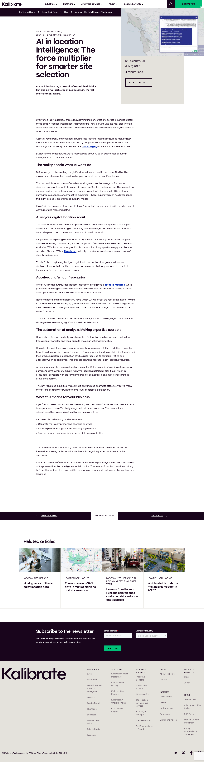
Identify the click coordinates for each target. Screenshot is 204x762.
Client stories (166, 697)
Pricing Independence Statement (190, 732)
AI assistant (70, 251)
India (186, 677)
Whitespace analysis (141, 687)
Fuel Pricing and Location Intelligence (94, 688)
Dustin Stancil (137, 61)
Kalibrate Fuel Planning (117, 692)
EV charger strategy (141, 713)
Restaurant (92, 680)
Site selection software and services (142, 703)
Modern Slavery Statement (191, 721)
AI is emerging (89, 146)
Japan (187, 683)
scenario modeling (115, 285)
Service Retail (93, 703)
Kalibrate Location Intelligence (119, 675)
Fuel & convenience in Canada (144, 727)
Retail (89, 674)
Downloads (165, 714)
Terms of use (190, 700)
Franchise (91, 735)
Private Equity (93, 729)
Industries (50, 4)
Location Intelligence (48, 32)
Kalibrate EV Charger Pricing (118, 701)
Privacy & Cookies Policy (192, 707)
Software (68, 4)
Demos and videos (168, 720)
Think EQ (63, 753)
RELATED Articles (138, 82)
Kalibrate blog (166, 708)
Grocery (91, 697)
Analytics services (90, 4)
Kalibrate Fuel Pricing (117, 684)
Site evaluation (142, 694)
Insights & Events (132, 4)
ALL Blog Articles (104, 516)
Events (163, 703)
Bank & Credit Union (93, 722)
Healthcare (92, 709)
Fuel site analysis (143, 721)
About (112, 4)
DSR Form (189, 714)
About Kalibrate (167, 674)
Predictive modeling (140, 678)
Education (91, 715)
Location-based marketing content (56, 35)
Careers (163, 680)
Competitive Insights (117, 710)
